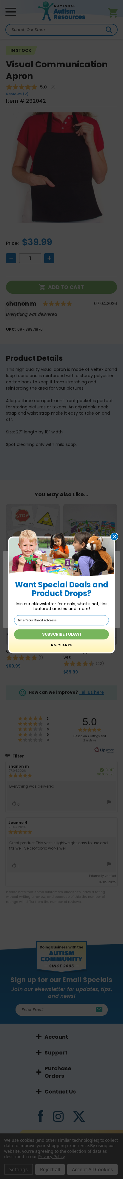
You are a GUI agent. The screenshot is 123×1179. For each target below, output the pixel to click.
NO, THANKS (61, 645)
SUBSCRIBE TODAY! (61, 634)
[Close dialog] (114, 537)
